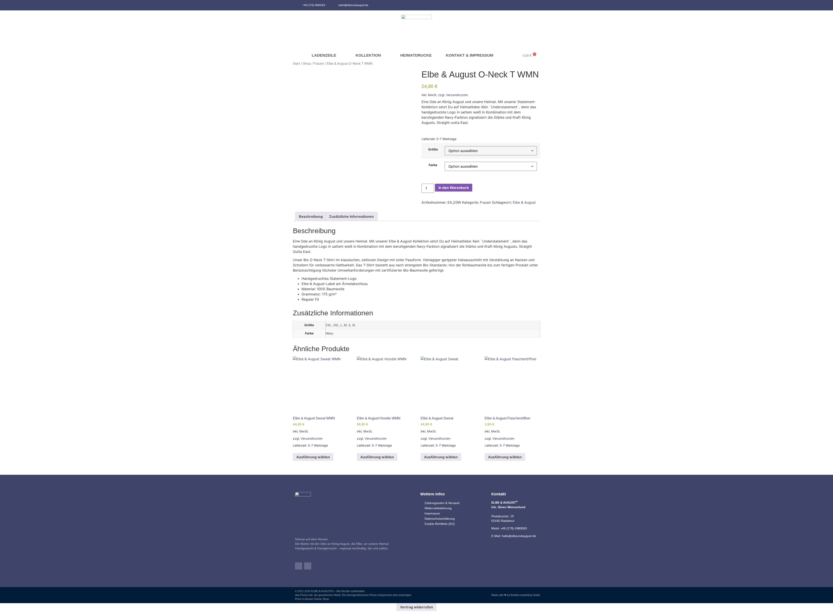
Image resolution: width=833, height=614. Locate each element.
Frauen (318, 63)
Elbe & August (524, 202)
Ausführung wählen (313, 457)
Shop (307, 63)
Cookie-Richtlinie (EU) (440, 524)
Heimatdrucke (416, 55)
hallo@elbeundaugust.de (519, 536)
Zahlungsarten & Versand (442, 503)
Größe (433, 149)
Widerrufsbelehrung (438, 508)
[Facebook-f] (528, 5)
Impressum (432, 513)
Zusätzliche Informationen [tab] (351, 216)
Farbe (433, 165)
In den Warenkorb (453, 187)
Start (296, 63)
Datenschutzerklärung (440, 518)
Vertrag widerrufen (416, 607)
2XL (328, 325)
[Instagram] (535, 5)
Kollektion (368, 55)
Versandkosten (457, 95)
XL (354, 325)
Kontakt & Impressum (469, 55)
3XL (336, 325)
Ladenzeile (324, 55)
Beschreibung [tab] (311, 216)
